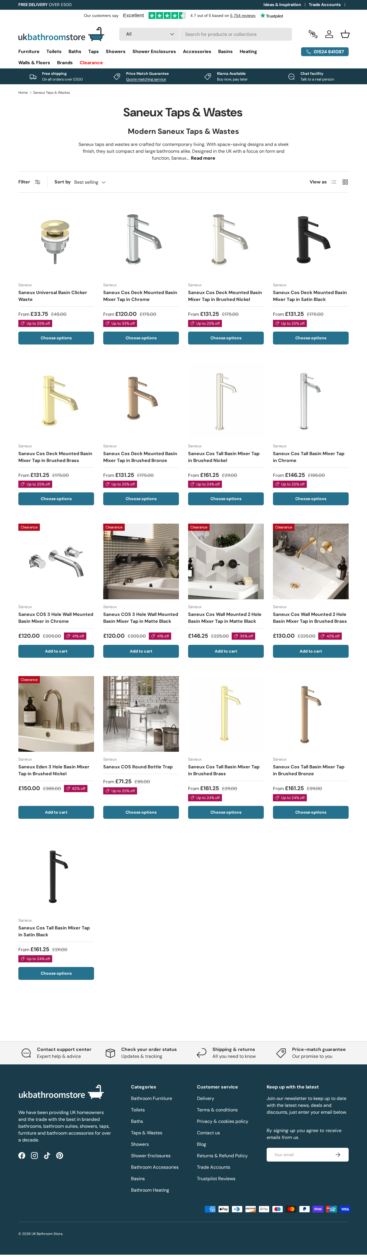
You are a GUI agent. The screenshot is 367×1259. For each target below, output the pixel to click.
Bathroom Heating (150, 1190)
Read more (203, 158)
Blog (201, 1144)
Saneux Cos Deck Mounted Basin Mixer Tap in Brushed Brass (55, 457)
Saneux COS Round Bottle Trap (138, 767)
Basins (225, 51)
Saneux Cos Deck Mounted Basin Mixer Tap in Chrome (140, 295)
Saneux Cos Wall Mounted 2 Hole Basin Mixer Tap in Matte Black (224, 617)
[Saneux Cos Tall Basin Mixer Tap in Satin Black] (56, 875)
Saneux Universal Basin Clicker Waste (52, 295)
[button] (345, 34)
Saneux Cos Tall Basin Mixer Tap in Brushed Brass (223, 770)
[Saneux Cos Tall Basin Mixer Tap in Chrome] (311, 400)
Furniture (29, 51)
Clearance (91, 63)
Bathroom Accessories (155, 1167)
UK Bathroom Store (47, 1233)
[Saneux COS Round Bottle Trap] (141, 714)
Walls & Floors (34, 63)
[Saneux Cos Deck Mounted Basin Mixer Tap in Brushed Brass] (56, 400)
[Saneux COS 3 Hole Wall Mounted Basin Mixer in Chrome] (56, 561)
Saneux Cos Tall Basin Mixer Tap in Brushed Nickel (223, 457)
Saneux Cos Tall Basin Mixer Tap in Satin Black (54, 931)
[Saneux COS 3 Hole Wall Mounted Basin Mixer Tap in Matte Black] (141, 561)
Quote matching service (146, 79)
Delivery (205, 1098)
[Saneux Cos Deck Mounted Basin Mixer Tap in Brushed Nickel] (226, 239)
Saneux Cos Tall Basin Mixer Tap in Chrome (308, 457)
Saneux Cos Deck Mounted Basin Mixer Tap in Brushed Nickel (225, 295)
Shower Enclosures (154, 51)
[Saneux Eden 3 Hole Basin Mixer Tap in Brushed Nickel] (56, 714)
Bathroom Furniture (151, 1098)
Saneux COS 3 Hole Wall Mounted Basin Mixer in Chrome (55, 617)
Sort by (62, 182)
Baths (75, 51)
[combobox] (205, 34)
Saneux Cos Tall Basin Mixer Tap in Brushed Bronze (308, 770)
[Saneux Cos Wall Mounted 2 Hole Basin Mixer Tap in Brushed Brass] (311, 561)
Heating (248, 51)
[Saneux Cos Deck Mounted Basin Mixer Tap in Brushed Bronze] (141, 400)
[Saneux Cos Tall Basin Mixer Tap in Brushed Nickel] (226, 400)
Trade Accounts (325, 4)
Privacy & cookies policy (222, 1121)
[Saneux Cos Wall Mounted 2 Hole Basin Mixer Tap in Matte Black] (226, 561)
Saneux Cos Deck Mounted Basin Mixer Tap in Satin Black (310, 295)
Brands (65, 63)
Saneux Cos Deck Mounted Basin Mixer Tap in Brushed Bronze (140, 457)
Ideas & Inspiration (282, 4)
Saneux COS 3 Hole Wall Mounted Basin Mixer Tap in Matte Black (140, 617)
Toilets (54, 51)
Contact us (208, 1133)
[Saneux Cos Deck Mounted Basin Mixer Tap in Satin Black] (311, 239)
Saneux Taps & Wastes (51, 92)
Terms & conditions (217, 1110)
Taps (93, 51)
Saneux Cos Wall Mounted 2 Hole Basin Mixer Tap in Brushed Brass (310, 617)
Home (23, 92)
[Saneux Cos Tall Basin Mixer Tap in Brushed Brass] (226, 714)
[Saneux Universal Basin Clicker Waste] (56, 239)
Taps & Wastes (146, 1133)
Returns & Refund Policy (222, 1156)
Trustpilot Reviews (216, 1179)
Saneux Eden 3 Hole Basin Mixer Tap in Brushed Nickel (53, 770)
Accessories (197, 51)
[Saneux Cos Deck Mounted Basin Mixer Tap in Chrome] (141, 239)
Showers (116, 51)
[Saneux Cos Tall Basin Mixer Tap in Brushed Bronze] (311, 714)
